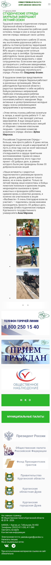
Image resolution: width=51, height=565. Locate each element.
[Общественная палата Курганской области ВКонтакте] (6, 546)
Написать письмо (9, 539)
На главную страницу (11, 515)
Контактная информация (13, 532)
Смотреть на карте (10, 530)
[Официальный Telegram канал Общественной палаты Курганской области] (13, 546)
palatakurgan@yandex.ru (32, 537)
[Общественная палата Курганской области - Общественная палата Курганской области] (6, 4)
